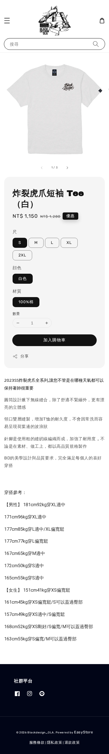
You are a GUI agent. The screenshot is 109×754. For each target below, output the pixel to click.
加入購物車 (54, 339)
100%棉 (26, 302)
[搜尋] (96, 43)
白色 (22, 278)
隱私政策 (54, 742)
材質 (17, 291)
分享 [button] (24, 356)
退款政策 (72, 742)
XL (69, 242)
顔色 (17, 267)
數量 (16, 314)
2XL (22, 255)
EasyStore (83, 732)
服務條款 (37, 742)
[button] (7, 20)
